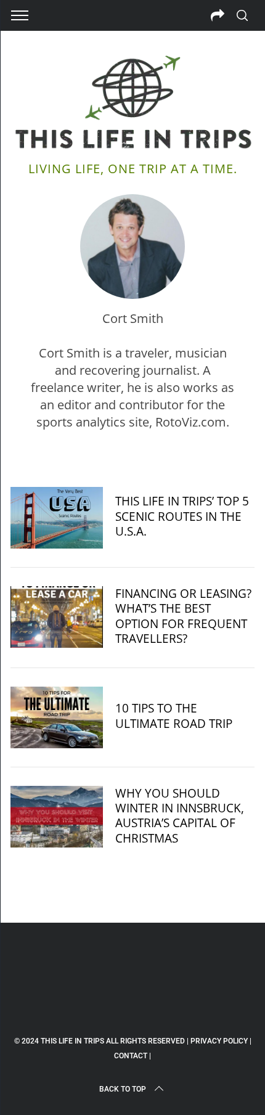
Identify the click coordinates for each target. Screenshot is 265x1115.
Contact (130, 1056)
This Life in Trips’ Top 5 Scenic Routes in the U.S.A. (182, 515)
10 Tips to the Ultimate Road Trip (173, 715)
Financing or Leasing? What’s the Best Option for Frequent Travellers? (183, 616)
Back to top (122, 1089)
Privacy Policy (219, 1041)
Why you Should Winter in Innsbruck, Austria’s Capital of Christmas (179, 815)
